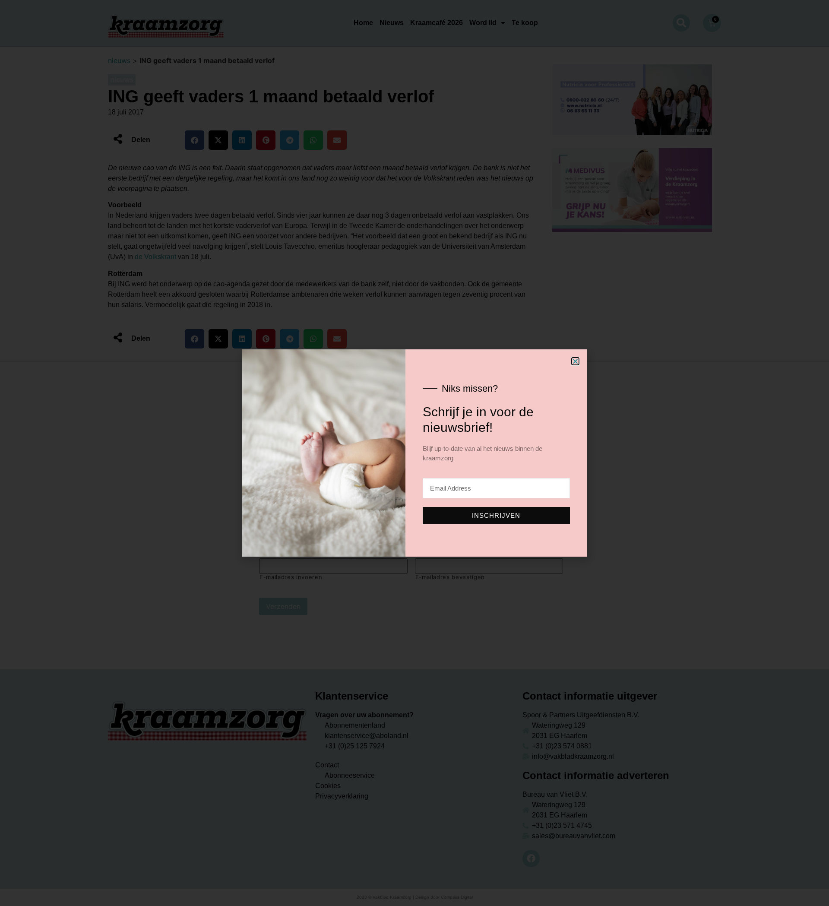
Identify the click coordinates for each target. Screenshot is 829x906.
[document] (414, 453)
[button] (575, 361)
